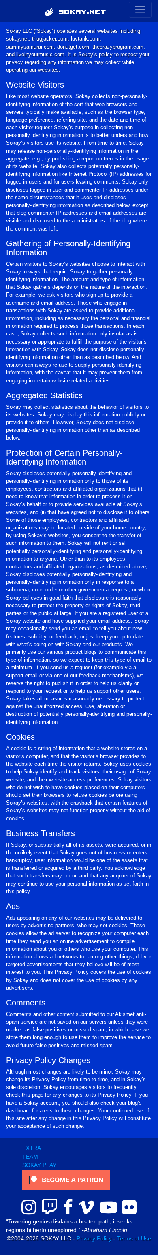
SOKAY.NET (80, 10)
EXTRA (31, 1148)
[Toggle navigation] (140, 10)
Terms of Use (134, 1238)
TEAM (30, 1156)
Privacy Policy (94, 1238)
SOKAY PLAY (39, 1165)
